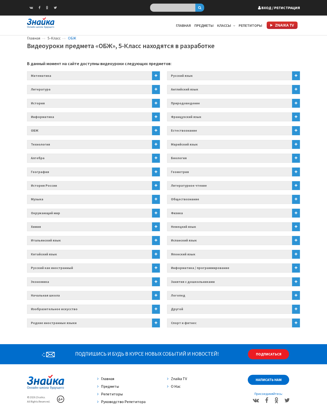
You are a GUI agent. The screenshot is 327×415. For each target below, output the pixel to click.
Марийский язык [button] (184, 144)
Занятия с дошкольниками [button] (193, 282)
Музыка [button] (37, 199)
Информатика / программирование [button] (200, 268)
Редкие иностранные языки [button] (54, 323)
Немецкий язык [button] (183, 226)
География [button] (40, 172)
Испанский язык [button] (184, 240)
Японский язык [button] (183, 254)
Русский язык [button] (182, 75)
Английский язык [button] (184, 89)
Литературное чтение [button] (189, 185)
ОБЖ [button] (34, 130)
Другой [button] (177, 309)
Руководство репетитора (123, 401)
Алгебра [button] (38, 158)
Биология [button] (179, 158)
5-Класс (54, 38)
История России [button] (44, 185)
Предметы (204, 25)
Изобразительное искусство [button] (54, 309)
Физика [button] (177, 213)
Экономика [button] (40, 282)
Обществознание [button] (185, 199)
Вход (280, 7)
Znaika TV (179, 378)
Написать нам (269, 379)
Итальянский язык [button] (46, 240)
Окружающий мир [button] (45, 213)
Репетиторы (250, 25)
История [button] (38, 103)
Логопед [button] (178, 295)
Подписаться (268, 354)
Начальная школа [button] (45, 295)
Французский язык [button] (186, 117)
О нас (175, 386)
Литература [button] (41, 89)
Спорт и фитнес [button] (184, 323)
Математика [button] (41, 75)
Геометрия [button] (180, 172)
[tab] (93, 76)
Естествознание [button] (184, 130)
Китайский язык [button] (44, 254)
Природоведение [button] (185, 103)
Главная (183, 25)
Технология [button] (40, 144)
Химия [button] (36, 226)
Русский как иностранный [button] (52, 268)
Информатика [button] (42, 117)
